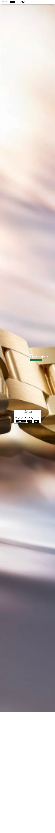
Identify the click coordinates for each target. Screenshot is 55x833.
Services (31, 2)
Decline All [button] (29, 421)
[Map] (44, 2)
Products (27, 2)
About (35, 2)
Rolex (18, 2)
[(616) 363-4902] (42, 2)
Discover (36, 360)
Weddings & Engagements (22, 2)
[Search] (40, 2)
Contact (37, 2)
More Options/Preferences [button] (21, 421)
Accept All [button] (36, 421)
